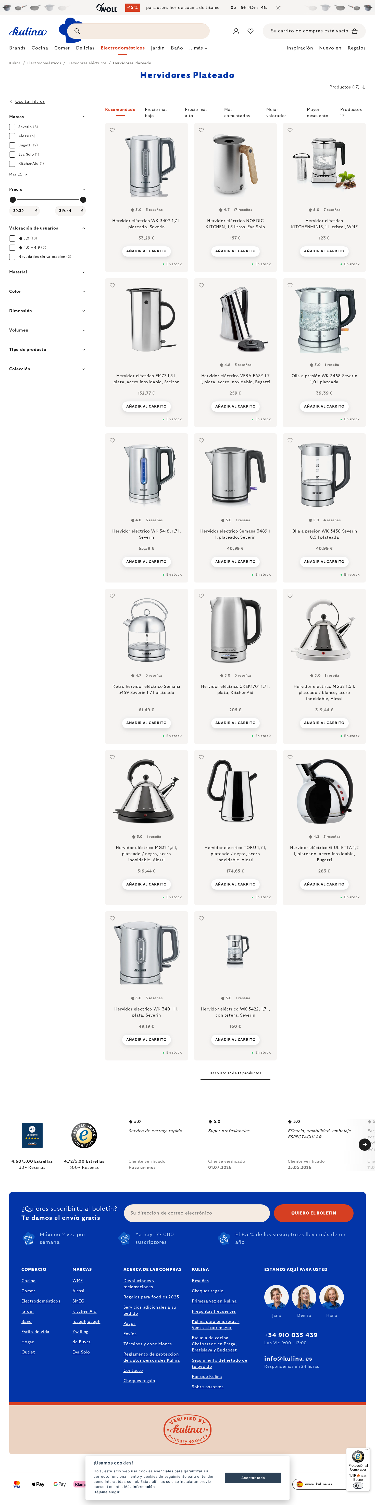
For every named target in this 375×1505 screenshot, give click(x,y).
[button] (235, 113)
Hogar (27, 1342)
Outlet (28, 1352)
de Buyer (81, 1342)
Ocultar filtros (30, 101)
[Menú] (367, 1451)
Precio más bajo (156, 112)
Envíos (130, 1334)
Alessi (78, 1291)
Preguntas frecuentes (214, 1311)
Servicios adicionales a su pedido (149, 1310)
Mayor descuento (318, 112)
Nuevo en (330, 48)
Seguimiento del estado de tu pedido (219, 1363)
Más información (139, 1487)
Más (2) (16, 174)
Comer (28, 1291)
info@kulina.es (288, 1359)
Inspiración (300, 48)
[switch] (358, 1486)
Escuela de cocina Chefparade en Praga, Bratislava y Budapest (214, 1344)
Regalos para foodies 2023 (151, 1297)
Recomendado (120, 110)
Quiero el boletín (313, 1213)
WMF (77, 1281)
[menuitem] (17, 49)
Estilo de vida (35, 1332)
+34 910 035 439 (291, 1335)
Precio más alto (196, 112)
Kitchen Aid (84, 1311)
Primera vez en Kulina (214, 1301)
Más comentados (237, 112)
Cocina (28, 1281)
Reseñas (200, 1281)
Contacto (133, 1371)
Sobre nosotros (208, 1387)
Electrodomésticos (40, 1301)
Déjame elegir (106, 1492)
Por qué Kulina (207, 1377)
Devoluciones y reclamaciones (139, 1284)
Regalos (357, 48)
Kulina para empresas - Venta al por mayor (216, 1325)
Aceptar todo (253, 1478)
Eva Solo (81, 1352)
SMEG (78, 1301)
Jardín (27, 1311)
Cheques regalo (139, 1381)
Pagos (129, 1324)
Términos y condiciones (147, 1344)
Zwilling (80, 1332)
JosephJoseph (86, 1322)
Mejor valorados (276, 112)
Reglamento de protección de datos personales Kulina (151, 1357)
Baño (26, 1322)
